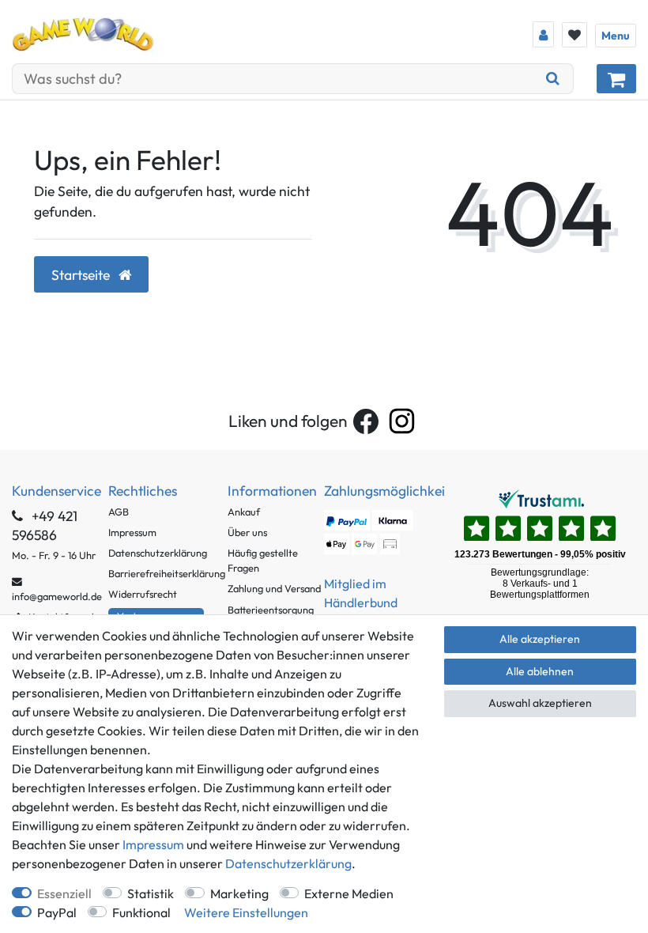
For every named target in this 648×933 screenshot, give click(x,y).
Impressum (132, 532)
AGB (118, 511)
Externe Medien (349, 893)
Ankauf (244, 511)
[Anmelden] (543, 34)
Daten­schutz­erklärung (288, 863)
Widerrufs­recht (142, 593)
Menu (615, 35)
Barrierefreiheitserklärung (166, 573)
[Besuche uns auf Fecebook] (366, 421)
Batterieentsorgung (271, 609)
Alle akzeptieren (539, 639)
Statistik (150, 893)
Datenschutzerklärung (157, 552)
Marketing (239, 893)
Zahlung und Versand (274, 588)
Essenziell (64, 893)
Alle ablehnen (540, 671)
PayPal (57, 912)
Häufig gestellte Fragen (263, 560)
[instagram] (402, 421)
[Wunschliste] (574, 35)
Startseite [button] (82, 275)
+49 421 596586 (44, 525)
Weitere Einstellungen (246, 912)
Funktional (141, 912)
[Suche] (553, 78)
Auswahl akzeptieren (540, 703)
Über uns (247, 532)
